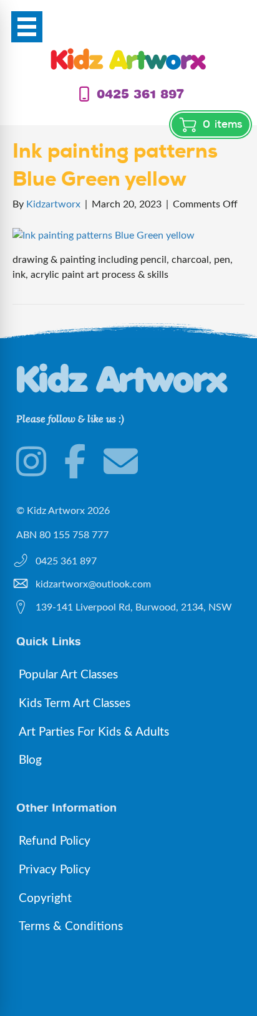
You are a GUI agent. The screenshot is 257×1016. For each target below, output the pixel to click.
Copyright (45, 898)
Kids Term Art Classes (74, 704)
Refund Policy (54, 841)
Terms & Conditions (71, 927)
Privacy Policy (54, 870)
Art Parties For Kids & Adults (94, 732)
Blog (30, 760)
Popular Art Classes (68, 675)
